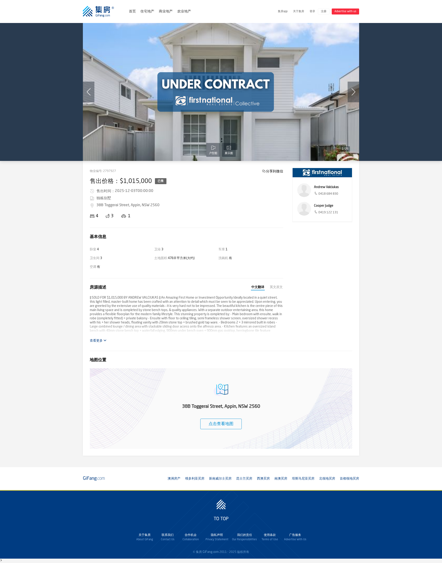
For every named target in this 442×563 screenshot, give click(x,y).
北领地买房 (327, 478)
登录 (312, 11)
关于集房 (298, 11)
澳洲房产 (174, 478)
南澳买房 (280, 478)
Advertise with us (345, 11)
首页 (132, 11)
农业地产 (184, 11)
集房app (283, 11)
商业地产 (166, 11)
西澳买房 (263, 478)
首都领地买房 (349, 478)
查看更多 (96, 340)
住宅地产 (147, 11)
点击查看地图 (221, 424)
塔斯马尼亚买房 (303, 478)
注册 (323, 11)
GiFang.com (211, 552)
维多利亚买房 (194, 478)
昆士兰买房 (244, 478)
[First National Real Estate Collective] (322, 172)
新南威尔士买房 (220, 478)
